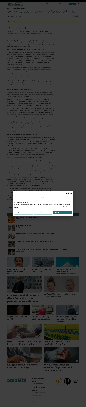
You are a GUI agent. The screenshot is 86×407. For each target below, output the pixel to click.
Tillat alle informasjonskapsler (62, 212)
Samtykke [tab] (23, 197)
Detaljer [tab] (43, 197)
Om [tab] (63, 197)
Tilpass (42, 212)
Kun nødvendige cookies (23, 212)
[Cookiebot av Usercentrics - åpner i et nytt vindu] (66, 193)
